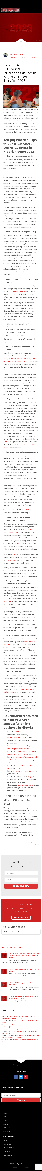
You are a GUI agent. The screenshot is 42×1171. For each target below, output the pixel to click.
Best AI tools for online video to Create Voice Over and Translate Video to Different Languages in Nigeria (24, 955)
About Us (5, 1)
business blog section (26, 785)
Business (36, 844)
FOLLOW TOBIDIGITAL (21, 917)
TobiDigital (17, 1164)
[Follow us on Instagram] (26, 1077)
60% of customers (18, 291)
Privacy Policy (23, 1)
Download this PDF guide (16, 737)
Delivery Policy (33, 1)
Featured (25, 57)
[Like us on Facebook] (16, 1077)
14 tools (29, 510)
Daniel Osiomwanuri (16, 54)
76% (15, 555)
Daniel (4, 1016)
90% (18, 543)
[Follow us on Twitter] (21, 1077)
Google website (32, 776)
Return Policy (7, 4)
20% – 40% (12, 560)
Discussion (19, 57)
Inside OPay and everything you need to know (24, 1029)
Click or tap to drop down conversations (17, 932)
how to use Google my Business (23, 771)
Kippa (15, 486)
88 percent (7, 601)
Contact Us (13, 1)
